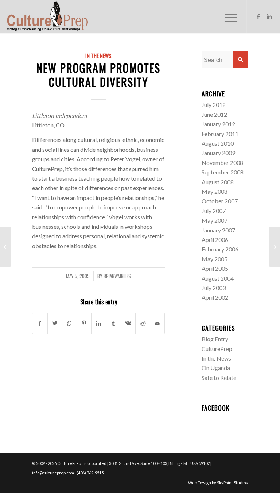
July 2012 (214, 104)
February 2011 (220, 133)
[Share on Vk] (128, 323)
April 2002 (215, 297)
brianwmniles (117, 276)
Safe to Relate (219, 377)
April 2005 (215, 268)
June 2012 (214, 114)
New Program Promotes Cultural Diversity (98, 74)
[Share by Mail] (157, 323)
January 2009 (218, 152)
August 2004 (218, 278)
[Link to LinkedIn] (269, 16)
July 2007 (214, 210)
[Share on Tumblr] (113, 323)
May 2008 (215, 191)
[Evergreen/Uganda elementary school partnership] (5, 247)
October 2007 (220, 200)
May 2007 (215, 220)
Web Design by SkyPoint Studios (218, 482)
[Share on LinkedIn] (99, 323)
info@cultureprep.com (53, 472)
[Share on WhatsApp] (69, 323)
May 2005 (215, 258)
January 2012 (218, 123)
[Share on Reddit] (143, 323)
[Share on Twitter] (55, 323)
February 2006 (220, 249)
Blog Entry (215, 338)
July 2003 (214, 287)
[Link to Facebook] (258, 16)
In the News (98, 55)
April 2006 (215, 239)
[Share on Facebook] (39, 323)
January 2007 (218, 230)
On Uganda (216, 367)
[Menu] (227, 16)
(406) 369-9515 (90, 472)
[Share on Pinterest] (84, 323)
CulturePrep (217, 348)
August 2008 (218, 181)
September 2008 (223, 172)
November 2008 (222, 162)
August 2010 (218, 143)
